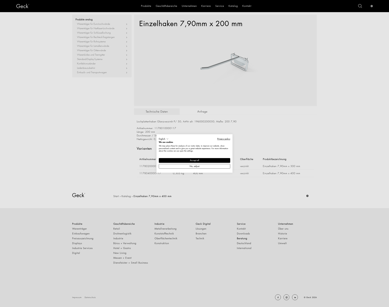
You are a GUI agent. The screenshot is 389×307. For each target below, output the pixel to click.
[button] (164, 139)
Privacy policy (223, 138)
